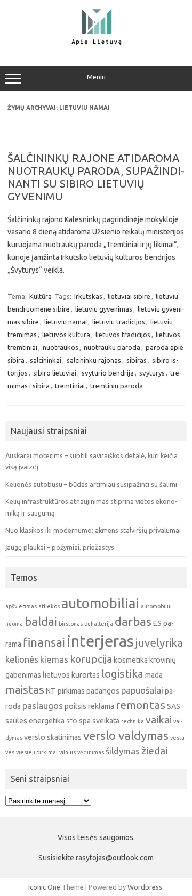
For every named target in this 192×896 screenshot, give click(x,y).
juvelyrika (159, 643)
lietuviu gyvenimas (103, 309)
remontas (140, 705)
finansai (44, 642)
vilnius (67, 752)
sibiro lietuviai (54, 373)
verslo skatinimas (53, 737)
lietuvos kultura (66, 334)
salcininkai (45, 360)
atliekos (49, 606)
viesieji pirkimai (37, 752)
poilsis (75, 706)
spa (85, 720)
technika (132, 721)
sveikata (105, 720)
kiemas (54, 659)
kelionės (21, 659)
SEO (71, 721)
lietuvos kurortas (71, 675)
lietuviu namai (65, 321)
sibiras (136, 360)
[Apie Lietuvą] (96, 43)
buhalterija (98, 624)
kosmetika (131, 660)
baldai (41, 621)
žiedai (154, 750)
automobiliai (100, 603)
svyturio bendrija (108, 373)
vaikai (159, 720)
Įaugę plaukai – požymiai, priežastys (59, 547)
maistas (24, 689)
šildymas (123, 751)
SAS (173, 706)
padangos (102, 691)
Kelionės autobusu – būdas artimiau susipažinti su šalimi (91, 484)
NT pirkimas (65, 691)
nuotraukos (60, 347)
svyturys (152, 373)
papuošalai (142, 690)
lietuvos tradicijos (122, 334)
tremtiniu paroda (116, 385)
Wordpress (144, 887)
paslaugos (42, 705)
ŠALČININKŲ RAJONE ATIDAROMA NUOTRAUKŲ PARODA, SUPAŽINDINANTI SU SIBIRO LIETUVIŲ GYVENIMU (96, 177)
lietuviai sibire (129, 296)
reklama (101, 706)
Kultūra (40, 296)
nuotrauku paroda (112, 347)
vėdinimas (90, 752)
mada (154, 675)
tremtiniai (70, 385)
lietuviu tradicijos (118, 321)
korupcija (91, 659)
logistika (122, 673)
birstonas (71, 624)
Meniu (96, 77)
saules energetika (35, 720)
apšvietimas (21, 606)
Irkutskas (88, 296)
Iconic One (44, 887)
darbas (133, 621)
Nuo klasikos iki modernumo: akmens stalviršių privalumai (93, 530)
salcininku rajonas (94, 360)
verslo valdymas (126, 735)
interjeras (100, 641)
